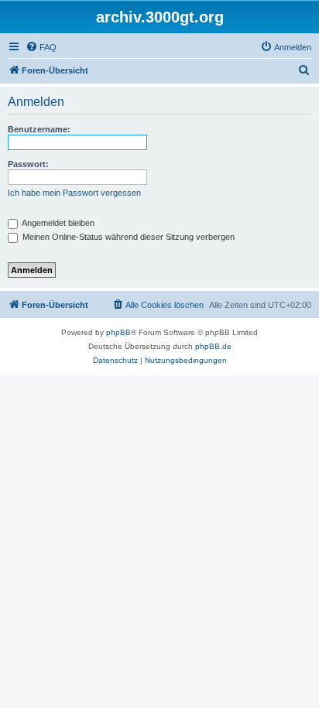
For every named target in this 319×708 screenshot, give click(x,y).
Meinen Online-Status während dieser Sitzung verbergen (127, 236)
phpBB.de (213, 346)
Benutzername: (39, 129)
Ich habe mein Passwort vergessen (74, 192)
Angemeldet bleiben (57, 222)
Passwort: (28, 164)
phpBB (118, 332)
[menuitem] (41, 47)
